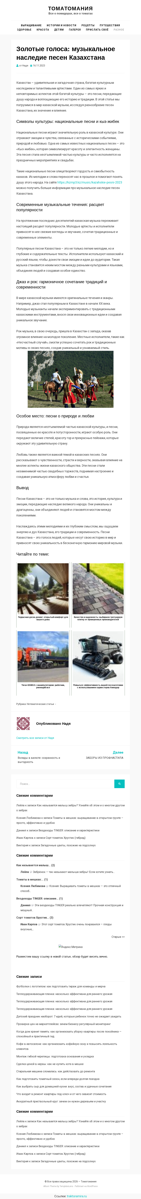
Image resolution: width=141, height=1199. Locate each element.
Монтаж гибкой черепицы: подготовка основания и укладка (55, 1056)
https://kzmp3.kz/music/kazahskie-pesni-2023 (89, 182)
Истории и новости (61, 25)
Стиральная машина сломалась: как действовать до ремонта (55, 1071)
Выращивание (31, 25)
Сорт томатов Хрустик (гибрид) (65, 837)
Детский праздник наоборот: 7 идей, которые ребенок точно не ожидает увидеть (68, 1016)
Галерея (75, 29)
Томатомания (70, 8)
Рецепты (88, 25)
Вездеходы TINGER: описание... (37, 898)
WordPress (92, 1186)
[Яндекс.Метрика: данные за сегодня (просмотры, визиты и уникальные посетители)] (71, 947)
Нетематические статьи (40, 704)
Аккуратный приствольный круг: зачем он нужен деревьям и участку (61, 1101)
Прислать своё (97, 29)
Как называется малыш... (33, 865)
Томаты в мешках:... (30, 879)
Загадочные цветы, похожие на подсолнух (68, 845)
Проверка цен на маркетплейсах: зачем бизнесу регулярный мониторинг (63, 1024)
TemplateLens (66, 1186)
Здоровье (24, 29)
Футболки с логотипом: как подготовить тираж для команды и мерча (60, 986)
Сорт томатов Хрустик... (32, 917)
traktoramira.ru (77, 1196)
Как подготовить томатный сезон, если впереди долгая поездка (57, 1079)
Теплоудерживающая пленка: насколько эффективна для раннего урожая (64, 994)
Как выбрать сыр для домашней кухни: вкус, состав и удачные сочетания (63, 1086)
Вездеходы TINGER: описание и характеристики (69, 830)
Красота (43, 29)
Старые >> (118, 936)
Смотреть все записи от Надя (35, 738)
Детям (59, 29)
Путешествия (110, 25)
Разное (119, 29)
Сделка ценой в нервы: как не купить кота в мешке (50, 1064)
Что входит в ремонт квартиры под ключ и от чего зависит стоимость (61, 1094)
